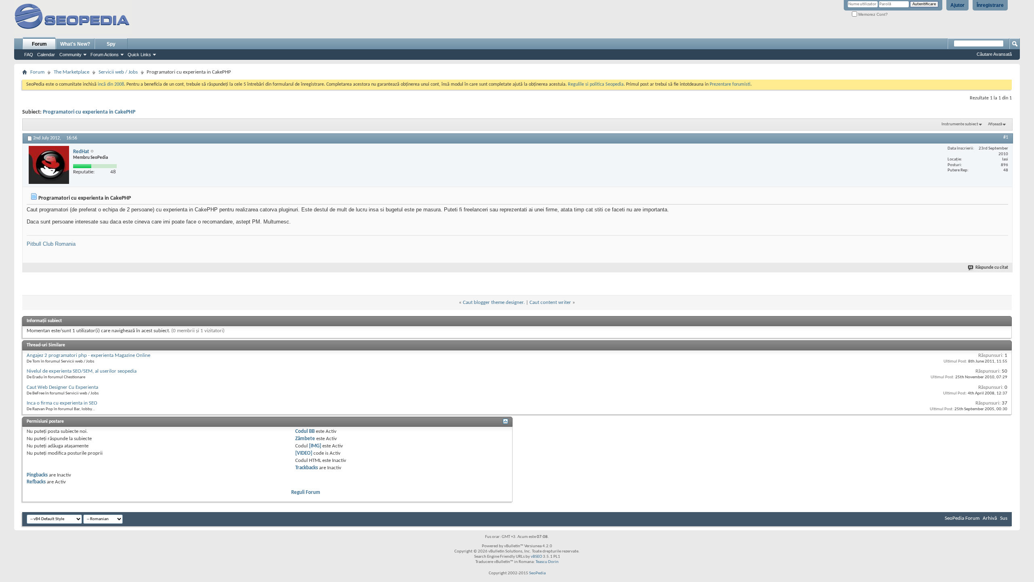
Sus (1003, 518)
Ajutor (957, 5)
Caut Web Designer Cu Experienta (62, 387)
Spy (111, 44)
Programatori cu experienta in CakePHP (89, 112)
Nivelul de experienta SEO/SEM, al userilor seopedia (82, 371)
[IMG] (315, 446)
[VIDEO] (303, 453)
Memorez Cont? (872, 14)
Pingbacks (37, 475)
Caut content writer (550, 302)
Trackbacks (306, 467)
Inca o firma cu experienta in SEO (62, 403)
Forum (39, 44)
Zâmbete (305, 438)
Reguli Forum (305, 492)
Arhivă (990, 518)
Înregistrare (990, 5)
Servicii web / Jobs (118, 72)
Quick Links (139, 54)
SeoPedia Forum (962, 518)
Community (70, 54)
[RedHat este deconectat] (49, 165)
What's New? (75, 44)
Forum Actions (104, 54)
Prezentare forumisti (730, 84)
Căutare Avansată (994, 54)
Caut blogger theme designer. (494, 302)
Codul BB (305, 431)
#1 (1005, 137)
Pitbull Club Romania (51, 244)
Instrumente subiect (960, 124)
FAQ (28, 54)
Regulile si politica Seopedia (596, 84)
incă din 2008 (111, 84)
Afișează (995, 124)
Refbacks (36, 482)
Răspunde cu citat (991, 268)
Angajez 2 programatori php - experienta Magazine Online (88, 355)
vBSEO (536, 557)
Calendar (46, 54)
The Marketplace (71, 72)
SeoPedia (537, 573)
